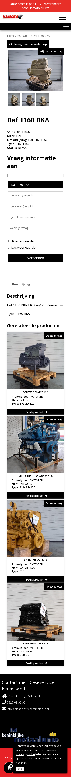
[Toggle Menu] (66, 26)
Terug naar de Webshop (30, 44)
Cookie (31, 754)
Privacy (20, 754)
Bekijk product (34, 412)
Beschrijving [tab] (21, 284)
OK (20, 769)
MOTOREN (23, 35)
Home (11, 35)
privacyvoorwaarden (22, 247)
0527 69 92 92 (15, 702)
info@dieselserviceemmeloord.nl (27, 709)
